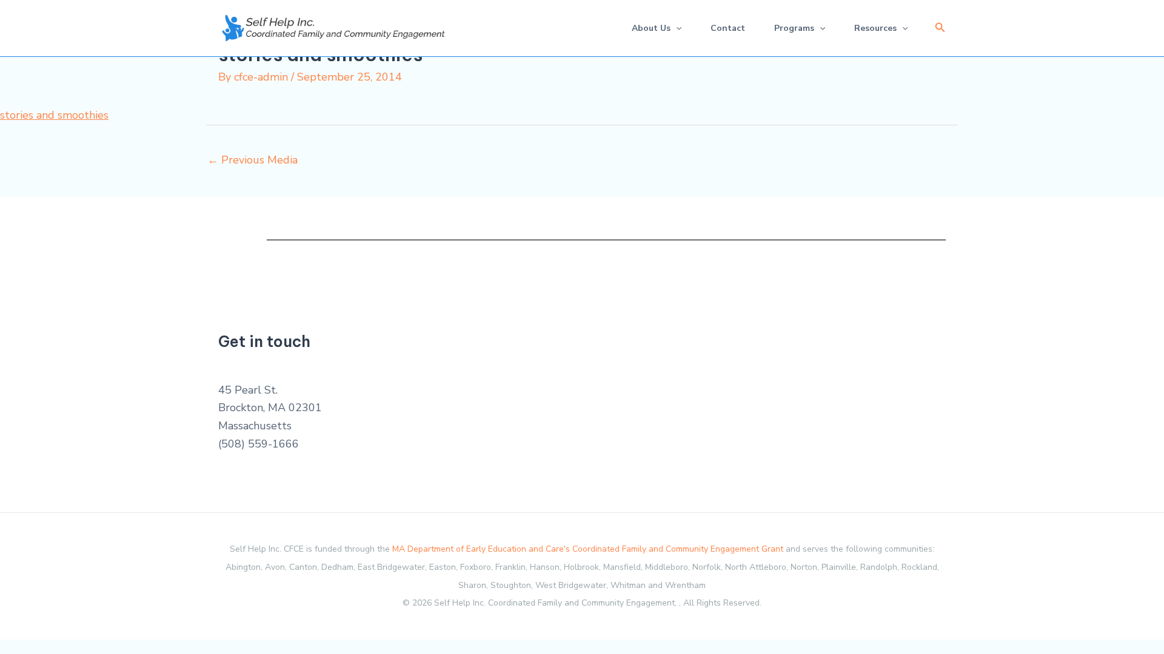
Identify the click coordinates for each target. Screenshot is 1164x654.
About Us (651, 28)
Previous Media (252, 160)
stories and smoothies (54, 115)
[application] (676, 28)
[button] (940, 28)
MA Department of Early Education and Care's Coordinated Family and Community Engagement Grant (587, 549)
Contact (728, 28)
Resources (875, 28)
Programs (794, 28)
